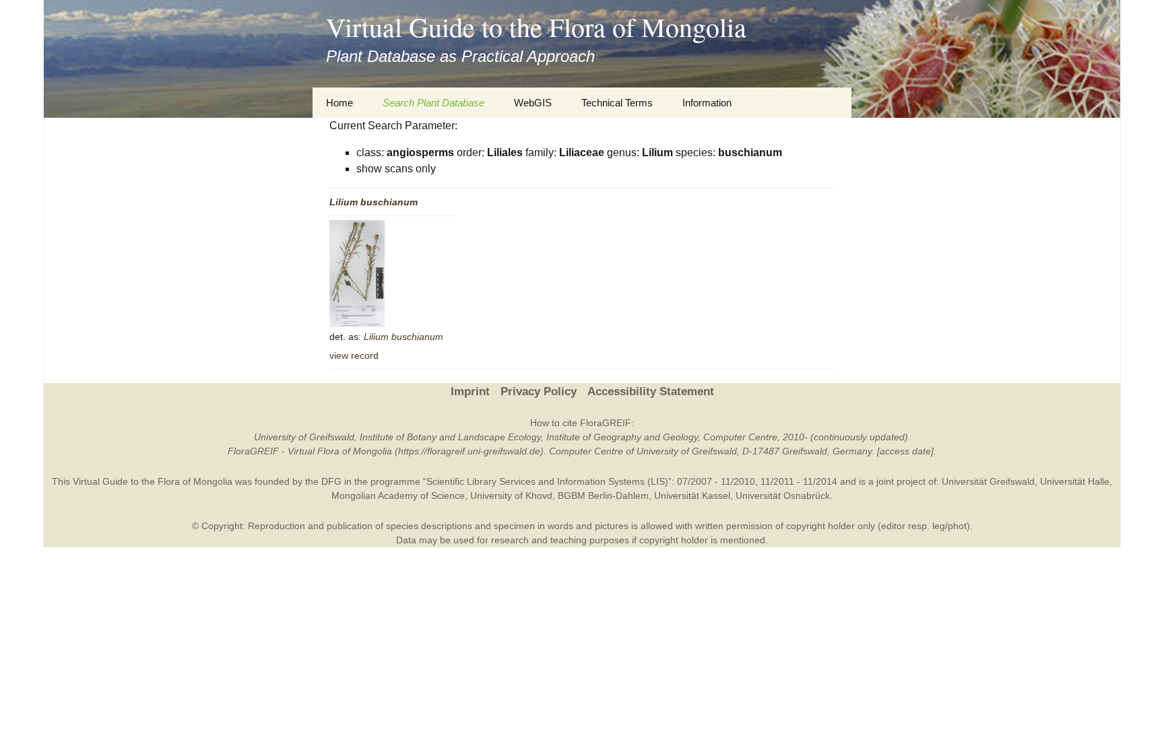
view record (354, 355)
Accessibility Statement (650, 391)
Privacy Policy (538, 391)
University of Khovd (511, 495)
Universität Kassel (692, 495)
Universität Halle (1074, 481)
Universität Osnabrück (783, 495)
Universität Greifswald (988, 481)
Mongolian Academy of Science (398, 495)
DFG (331, 481)
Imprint (470, 391)
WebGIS (533, 102)
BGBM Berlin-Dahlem (603, 495)
